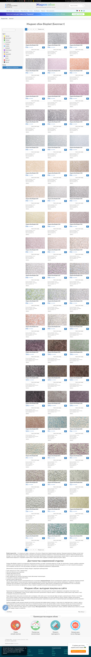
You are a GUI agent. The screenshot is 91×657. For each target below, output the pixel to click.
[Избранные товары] (79, 11)
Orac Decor (41, 653)
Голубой (7, 46)
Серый (6, 52)
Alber (53, 650)
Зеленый (7, 40)
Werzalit (54, 653)
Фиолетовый (8, 50)
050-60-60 (20, 1)
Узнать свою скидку (35, 49)
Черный (7, 62)
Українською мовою (9, 643)
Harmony (40, 651)
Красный (7, 60)
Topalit (53, 655)
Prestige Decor (29, 655)
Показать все (41, 29)
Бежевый (7, 48)
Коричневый (8, 38)
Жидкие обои (45, 4)
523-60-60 (37, 1)
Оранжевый (8, 54)
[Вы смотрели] (81, 11)
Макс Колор (24, 11)
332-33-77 (11, 1)
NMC (27, 653)
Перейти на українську (78, 651)
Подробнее (78, 14)
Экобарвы (37, 11)
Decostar (28, 650)
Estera (53, 651)
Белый (6, 58)
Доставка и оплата (11, 5)
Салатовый (7, 42)
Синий (6, 56)
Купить (27, 55)
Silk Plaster (9, 11)
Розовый (7, 44)
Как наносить (50, 11)
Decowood (40, 650)
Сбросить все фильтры (13, 67)
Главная (8, 4)
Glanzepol (28, 651)
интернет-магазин (13, 580)
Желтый (7, 36)
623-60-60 (29, 1)
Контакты (9, 7)
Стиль (31, 11)
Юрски (43, 11)
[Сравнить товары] (84, 11)
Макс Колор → (81, 611)
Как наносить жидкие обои (10, 640)
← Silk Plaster (9, 611)
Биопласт (16, 11)
